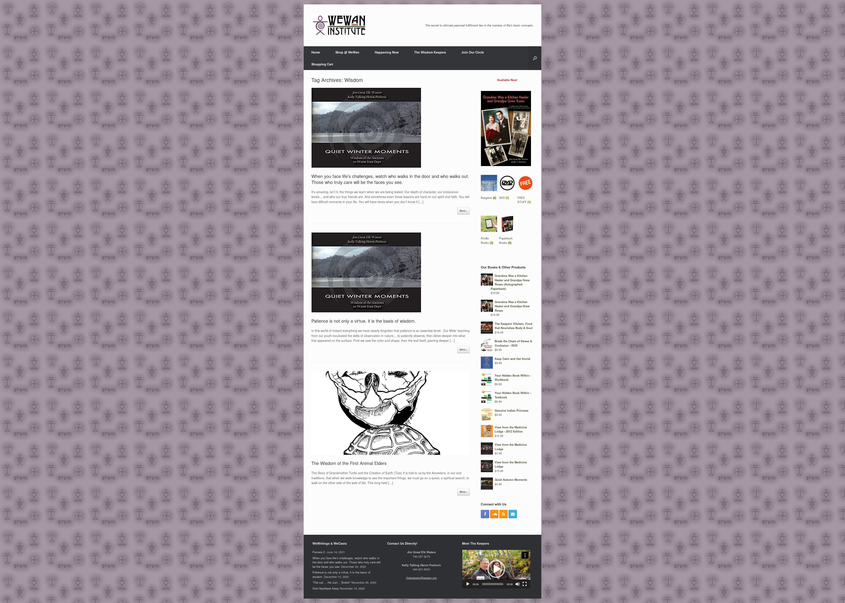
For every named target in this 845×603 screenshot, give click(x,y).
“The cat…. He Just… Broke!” (331, 582)
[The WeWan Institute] (338, 25)
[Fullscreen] (524, 584)
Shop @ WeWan (347, 52)
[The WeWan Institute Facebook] (485, 514)
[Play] (468, 584)
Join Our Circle (472, 52)
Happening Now (387, 52)
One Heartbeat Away (325, 588)
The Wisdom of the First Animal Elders (349, 463)
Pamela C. (319, 552)
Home (315, 52)
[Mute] (517, 584)
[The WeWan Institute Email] (513, 514)
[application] (496, 569)
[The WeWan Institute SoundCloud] (494, 514)
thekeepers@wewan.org (421, 578)
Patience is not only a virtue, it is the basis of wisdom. (363, 321)
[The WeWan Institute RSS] (503, 514)
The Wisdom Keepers (430, 52)
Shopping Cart (322, 64)
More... (463, 210)
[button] (496, 569)
